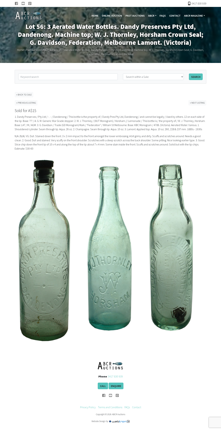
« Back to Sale (24, 94)
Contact (175, 15)
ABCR (151, 15)
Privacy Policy (88, 407)
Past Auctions (135, 15)
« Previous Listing (26, 102)
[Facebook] (18, 3)
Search (195, 76)
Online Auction (112, 15)
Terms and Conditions (110, 407)
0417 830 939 (115, 376)
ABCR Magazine (193, 15)
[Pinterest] (30, 3)
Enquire (116, 386)
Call (103, 386)
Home (95, 15)
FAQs (163, 15)
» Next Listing (197, 102)
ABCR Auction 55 (52, 50)
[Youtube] (24, 3)
